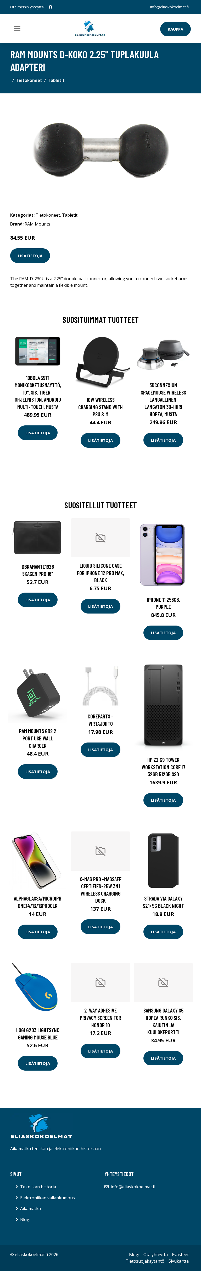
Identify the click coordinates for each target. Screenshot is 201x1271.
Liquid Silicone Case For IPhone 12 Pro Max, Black (100, 572)
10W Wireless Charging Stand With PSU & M (100, 406)
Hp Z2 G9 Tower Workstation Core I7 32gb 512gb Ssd (163, 766)
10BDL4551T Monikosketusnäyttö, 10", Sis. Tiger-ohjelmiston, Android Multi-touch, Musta (38, 392)
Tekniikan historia (38, 1187)
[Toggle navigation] (17, 28)
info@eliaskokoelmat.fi (169, 6)
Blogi (25, 1219)
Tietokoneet (29, 80)
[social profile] (50, 7)
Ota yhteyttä (155, 1254)
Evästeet (180, 1254)
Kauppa (175, 29)
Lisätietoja (30, 255)
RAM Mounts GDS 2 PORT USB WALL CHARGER (37, 738)
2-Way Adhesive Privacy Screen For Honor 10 (100, 1017)
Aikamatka (30, 1208)
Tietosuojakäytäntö (145, 1261)
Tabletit (56, 80)
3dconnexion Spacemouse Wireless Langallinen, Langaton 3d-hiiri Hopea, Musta (163, 399)
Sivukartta (179, 1261)
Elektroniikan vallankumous (47, 1198)
